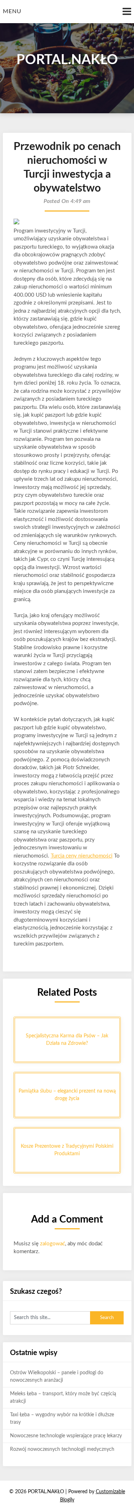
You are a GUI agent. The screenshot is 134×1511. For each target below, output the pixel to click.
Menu (12, 11)
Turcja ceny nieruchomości (82, 856)
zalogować (52, 1243)
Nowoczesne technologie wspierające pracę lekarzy (66, 1435)
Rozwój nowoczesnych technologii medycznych (62, 1449)
